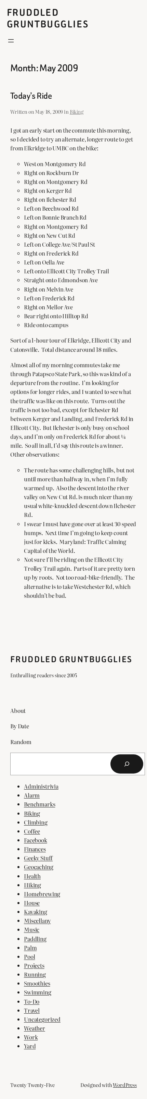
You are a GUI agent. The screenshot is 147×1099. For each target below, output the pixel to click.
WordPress (125, 1084)
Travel (32, 1010)
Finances (35, 849)
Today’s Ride (31, 96)
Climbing (36, 822)
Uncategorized (42, 1019)
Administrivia (41, 786)
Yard (30, 1046)
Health (32, 876)
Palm (30, 947)
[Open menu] (11, 41)
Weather (34, 1028)
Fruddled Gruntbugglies (48, 18)
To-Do (31, 1001)
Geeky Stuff (38, 858)
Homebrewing (42, 894)
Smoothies (37, 983)
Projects (34, 965)
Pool (29, 956)
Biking (76, 111)
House (32, 903)
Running (35, 974)
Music (31, 929)
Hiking (32, 885)
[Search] (126, 764)
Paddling (35, 939)
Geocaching (38, 867)
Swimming (37, 992)
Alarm (32, 795)
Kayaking (35, 911)
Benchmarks (39, 804)
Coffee (32, 831)
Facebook (35, 840)
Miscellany (37, 920)
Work (31, 1037)
